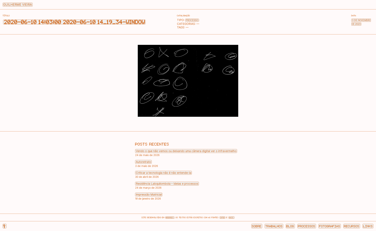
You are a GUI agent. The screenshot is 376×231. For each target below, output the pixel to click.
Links (368, 226)
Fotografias (329, 226)
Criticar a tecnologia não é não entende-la (163, 173)
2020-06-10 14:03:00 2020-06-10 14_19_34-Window (74, 22)
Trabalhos (274, 226)
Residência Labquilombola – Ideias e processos (167, 183)
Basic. (231, 218)
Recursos (351, 226)
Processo (192, 20)
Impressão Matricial (149, 194)
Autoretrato (143, 162)
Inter (222, 218)
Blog (290, 226)
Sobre (256, 226)
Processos (306, 226)
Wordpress (170, 218)
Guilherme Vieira (17, 4)
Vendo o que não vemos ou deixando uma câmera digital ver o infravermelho (186, 151)
